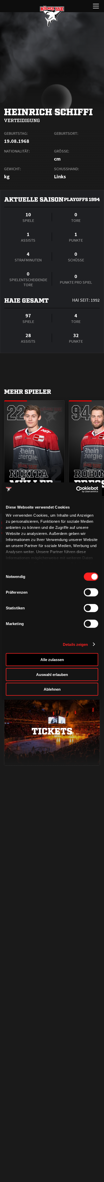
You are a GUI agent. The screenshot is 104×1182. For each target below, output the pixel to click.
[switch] (91, 592)
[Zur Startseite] (52, 16)
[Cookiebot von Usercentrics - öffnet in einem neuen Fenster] (76, 489)
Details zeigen (75, 644)
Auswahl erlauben (52, 674)
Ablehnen (52, 689)
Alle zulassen (52, 659)
